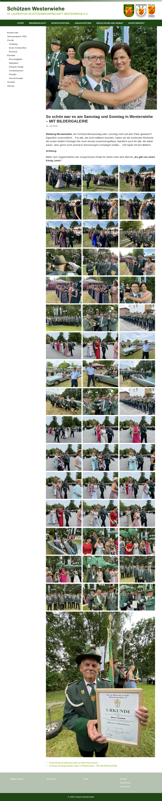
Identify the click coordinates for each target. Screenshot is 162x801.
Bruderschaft (37, 23)
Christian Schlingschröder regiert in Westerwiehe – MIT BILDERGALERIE (83, 766)
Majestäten (13, 63)
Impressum (125, 786)
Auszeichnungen (16, 78)
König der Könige (16, 67)
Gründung (13, 44)
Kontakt (123, 779)
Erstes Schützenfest (17, 48)
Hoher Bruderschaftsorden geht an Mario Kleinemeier (73, 763)
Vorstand (11, 82)
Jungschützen (83, 23)
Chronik (10, 40)
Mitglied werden (16, 779)
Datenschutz (125, 783)
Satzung (10, 86)
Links (86, 779)
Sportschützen (60, 23)
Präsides (13, 74)
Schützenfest (136, 23)
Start (20, 23)
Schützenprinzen (16, 71)
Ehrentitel (11, 55)
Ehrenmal (13, 52)
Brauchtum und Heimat (109, 23)
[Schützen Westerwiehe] (47, 10)
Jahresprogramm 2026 (16, 36)
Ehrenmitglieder (15, 59)
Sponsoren (51, 779)
